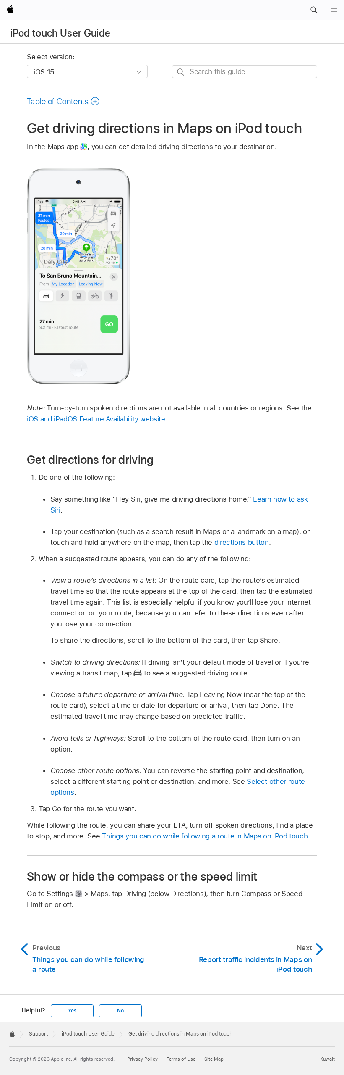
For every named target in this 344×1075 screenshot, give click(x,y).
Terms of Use (181, 1059)
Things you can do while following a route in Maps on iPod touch (205, 836)
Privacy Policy (142, 1059)
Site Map (214, 1059)
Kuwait (327, 1059)
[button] (314, 10)
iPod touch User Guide (60, 33)
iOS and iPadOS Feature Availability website (96, 419)
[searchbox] (244, 71)
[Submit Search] (181, 72)
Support (38, 1034)
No (120, 1011)
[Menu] (334, 10)
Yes (72, 1011)
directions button (241, 542)
